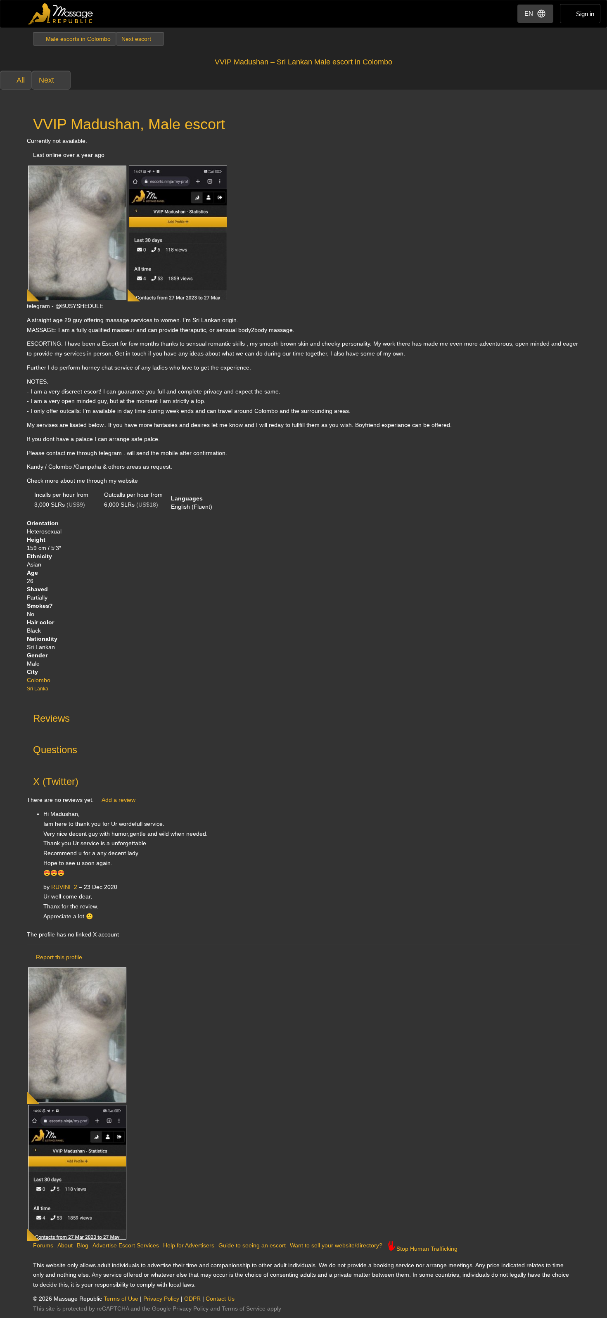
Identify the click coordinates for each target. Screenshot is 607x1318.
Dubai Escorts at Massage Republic (61, 13)
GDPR (192, 1298)
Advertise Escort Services (125, 1245)
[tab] (303, 716)
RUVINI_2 (64, 887)
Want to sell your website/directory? (336, 1245)
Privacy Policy (161, 1298)
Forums (43, 1245)
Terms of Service (244, 1308)
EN (528, 13)
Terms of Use (121, 1298)
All (21, 80)
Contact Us (220, 1298)
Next (46, 80)
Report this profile (59, 957)
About (65, 1245)
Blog (82, 1245)
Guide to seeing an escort (252, 1245)
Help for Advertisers (188, 1245)
